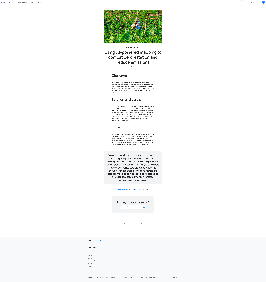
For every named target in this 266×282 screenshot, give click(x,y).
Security (90, 266)
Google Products (110, 277)
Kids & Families (92, 261)
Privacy (90, 263)
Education (90, 255)
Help (176, 277)
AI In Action (31, 2)
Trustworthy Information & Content (97, 269)
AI (88, 250)
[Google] (90, 277)
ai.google (119, 277)
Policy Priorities (22, 2)
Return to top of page (132, 225)
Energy (90, 258)
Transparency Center (150, 277)
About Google (100, 277)
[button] (263, 2)
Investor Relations (128, 277)
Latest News (39, 2)
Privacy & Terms (138, 277)
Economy (90, 252)
